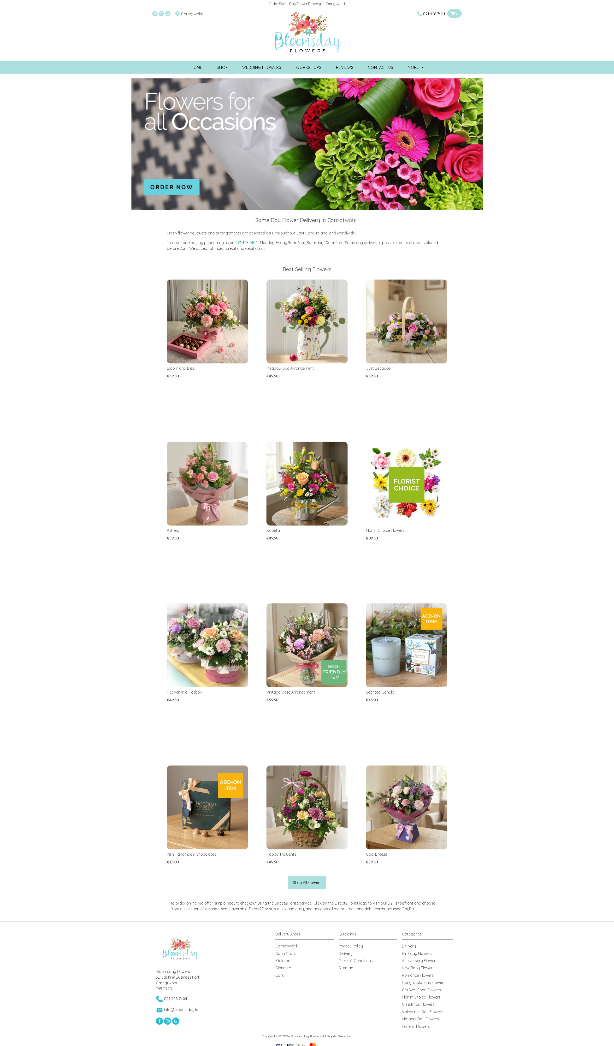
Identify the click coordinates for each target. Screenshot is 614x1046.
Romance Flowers (418, 975)
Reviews (345, 67)
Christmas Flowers (418, 1004)
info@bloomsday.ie (181, 1009)
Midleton (282, 960)
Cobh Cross (285, 953)
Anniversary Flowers (419, 960)
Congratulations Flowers (423, 982)
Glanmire (283, 967)
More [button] (414, 67)
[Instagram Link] (161, 14)
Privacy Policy (351, 946)
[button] (307, 935)
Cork (279, 975)
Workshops (309, 67)
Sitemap (346, 967)
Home (196, 67)
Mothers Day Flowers (420, 1019)
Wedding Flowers (261, 67)
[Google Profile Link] (168, 14)
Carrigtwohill (286, 946)
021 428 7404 (434, 14)
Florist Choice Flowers (421, 997)
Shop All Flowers (307, 882)
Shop (222, 67)
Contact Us (380, 67)
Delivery (346, 953)
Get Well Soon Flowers (421, 990)
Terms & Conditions (356, 960)
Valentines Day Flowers (422, 1011)
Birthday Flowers (417, 953)
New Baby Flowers (418, 967)
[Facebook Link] (155, 14)
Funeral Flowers (416, 1026)
